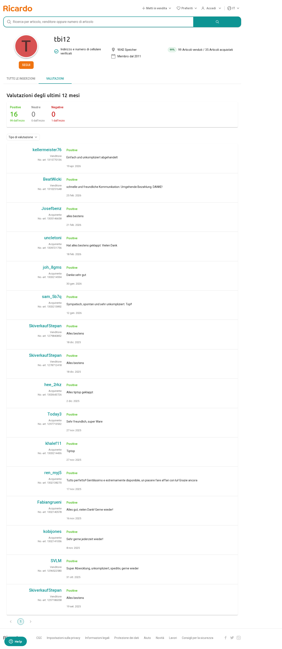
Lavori (173, 638)
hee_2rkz (53, 384)
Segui (26, 65)
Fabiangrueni (49, 502)
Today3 (54, 414)
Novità (160, 638)
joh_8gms (52, 267)
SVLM (56, 560)
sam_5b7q (52, 296)
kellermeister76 (47, 149)
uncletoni (53, 237)
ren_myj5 (53, 472)
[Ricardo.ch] (17, 8)
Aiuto (147, 638)
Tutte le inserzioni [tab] (21, 78)
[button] (157, 8)
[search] (217, 21)
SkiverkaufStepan (45, 325)
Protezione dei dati (126, 638)
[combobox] (98, 21)
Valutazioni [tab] (55, 78)
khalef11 (53, 443)
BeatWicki (52, 179)
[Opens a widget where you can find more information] (15, 642)
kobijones (52, 531)
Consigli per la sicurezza (197, 638)
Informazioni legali (97, 638)
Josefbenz (51, 208)
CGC (39, 638)
